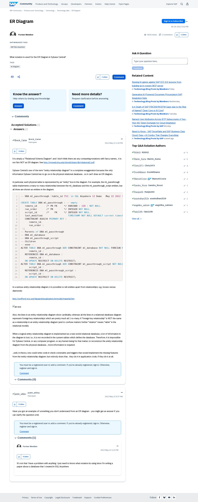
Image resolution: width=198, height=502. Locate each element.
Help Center (110, 4)
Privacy (25, 497)
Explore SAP (171, 4)
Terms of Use (36, 497)
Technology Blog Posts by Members (151, 89)
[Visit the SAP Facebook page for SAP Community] (159, 497)
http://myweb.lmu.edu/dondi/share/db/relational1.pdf (69, 162)
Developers (76, 4)
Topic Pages (124, 4)
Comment (119, 77)
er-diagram (15, 67)
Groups (64, 4)
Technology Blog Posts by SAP (149, 126)
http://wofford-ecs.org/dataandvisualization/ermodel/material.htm (43, 299)
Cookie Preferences (103, 497)
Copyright (48, 497)
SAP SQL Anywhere (18, 47)
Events (98, 4)
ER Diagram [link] (76, 11)
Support (88, 497)
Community (26, 4)
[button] (177, 34)
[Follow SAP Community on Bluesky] (164, 497)
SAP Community (16, 11)
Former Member (25, 35)
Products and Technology (47, 4)
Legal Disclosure (62, 497)
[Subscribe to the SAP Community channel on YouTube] (169, 497)
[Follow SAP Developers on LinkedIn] (174, 497)
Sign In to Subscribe (173, 21)
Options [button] (186, 21)
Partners (88, 4)
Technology (50, 11)
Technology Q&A (63, 11)
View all (135, 219)
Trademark (77, 497)
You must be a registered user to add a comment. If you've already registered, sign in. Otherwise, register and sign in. (65, 366)
